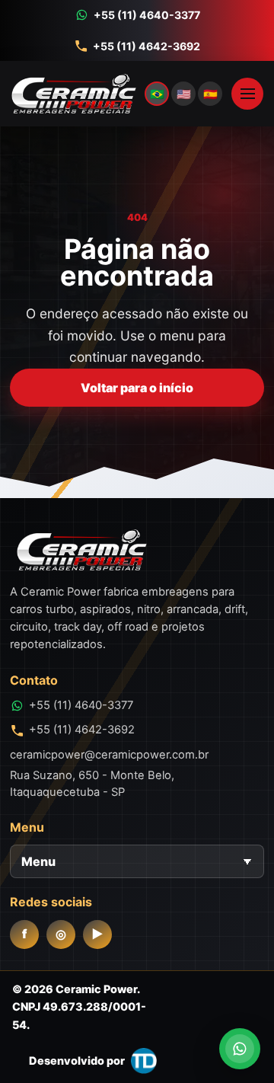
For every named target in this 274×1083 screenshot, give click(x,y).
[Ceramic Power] (118, 93)
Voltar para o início (137, 387)
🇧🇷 (157, 94)
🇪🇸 (210, 94)
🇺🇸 (184, 94)
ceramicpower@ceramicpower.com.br (109, 755)
